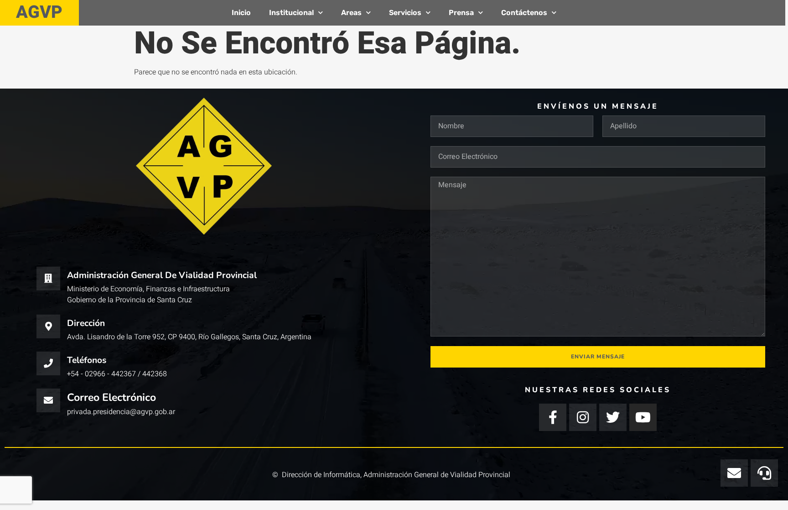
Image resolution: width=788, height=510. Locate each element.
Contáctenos (524, 12)
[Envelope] (734, 473)
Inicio (241, 12)
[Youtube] (643, 417)
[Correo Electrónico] (48, 400)
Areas (351, 12)
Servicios (405, 12)
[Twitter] (613, 417)
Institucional (291, 12)
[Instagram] (582, 417)
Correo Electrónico (111, 397)
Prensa (461, 12)
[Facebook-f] (552, 417)
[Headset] (764, 473)
